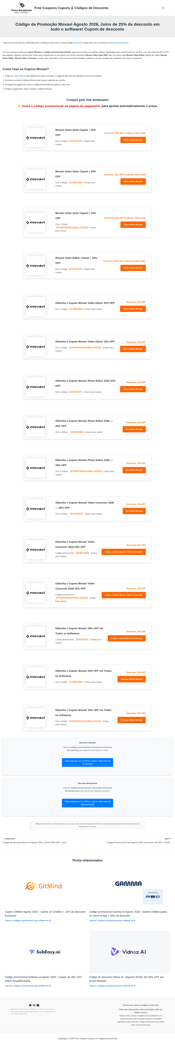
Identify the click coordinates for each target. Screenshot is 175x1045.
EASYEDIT (77, 43)
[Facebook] (30, 1005)
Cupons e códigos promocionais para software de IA (28, 920)
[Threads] (38, 1005)
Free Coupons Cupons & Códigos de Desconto (71, 8)
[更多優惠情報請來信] (34, 1005)
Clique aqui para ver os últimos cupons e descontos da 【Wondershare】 (87, 803)
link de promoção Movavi (117, 43)
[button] (163, 8)
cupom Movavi (19, 76)
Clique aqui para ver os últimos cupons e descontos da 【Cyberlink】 (87, 762)
